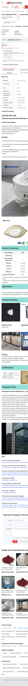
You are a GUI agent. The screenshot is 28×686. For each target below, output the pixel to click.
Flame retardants (6, 634)
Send (15, 541)
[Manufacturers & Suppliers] (14, 2)
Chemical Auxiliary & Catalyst (18, 11)
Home (3, 11)
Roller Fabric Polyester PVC (8, 631)
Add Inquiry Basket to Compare (10, 64)
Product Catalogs (23, 628)
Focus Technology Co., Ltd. (19, 680)
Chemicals (8, 11)
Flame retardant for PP (21, 637)
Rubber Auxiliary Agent (15, 653)
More (3, 674)
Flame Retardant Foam (8, 671)
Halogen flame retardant (22, 634)
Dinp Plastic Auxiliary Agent (9, 656)
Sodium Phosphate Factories (10, 664)
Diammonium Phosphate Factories (11, 668)
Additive (5, 653)
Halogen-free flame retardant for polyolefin (9, 637)
